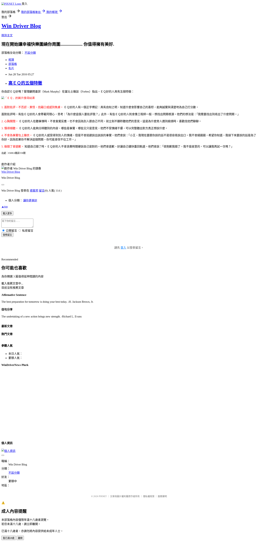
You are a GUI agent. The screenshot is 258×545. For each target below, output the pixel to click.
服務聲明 (162, 496)
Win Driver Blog (21, 26)
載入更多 (7, 213)
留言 (42, 190)
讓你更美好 (30, 200)
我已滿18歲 (8, 538)
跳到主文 (7, 35)
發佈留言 (7, 235)
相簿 (11, 59)
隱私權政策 (148, 496)
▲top (4, 206)
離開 (20, 538)
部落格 (12, 64)
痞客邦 (34, 190)
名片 (11, 68)
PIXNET (103, 496)
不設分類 (30, 52)
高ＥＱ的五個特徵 (25, 83)
